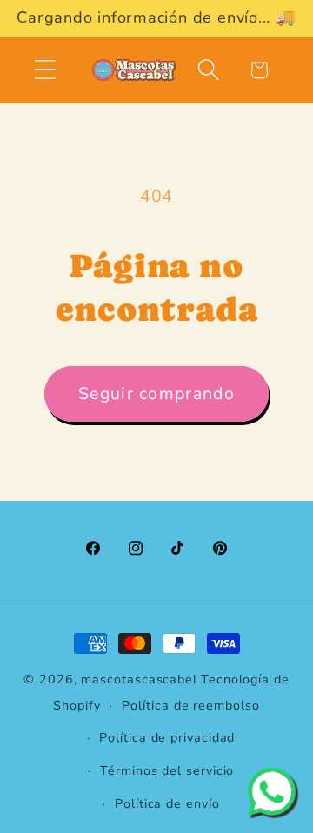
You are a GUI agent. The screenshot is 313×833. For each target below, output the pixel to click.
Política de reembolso (190, 705)
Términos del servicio (167, 771)
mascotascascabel (139, 679)
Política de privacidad (167, 738)
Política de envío (167, 804)
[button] (45, 70)
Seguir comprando (156, 393)
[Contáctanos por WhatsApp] (272, 792)
